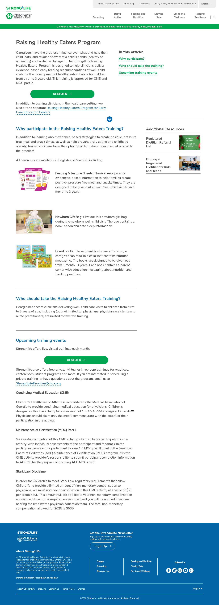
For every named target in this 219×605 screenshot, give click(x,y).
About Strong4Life (108, 3)
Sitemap (81, 588)
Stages (100, 561)
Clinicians (144, 3)
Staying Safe (137, 566)
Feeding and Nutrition (141, 561)
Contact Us (54, 588)
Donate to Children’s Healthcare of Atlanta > (37, 578)
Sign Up (101, 546)
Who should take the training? (141, 66)
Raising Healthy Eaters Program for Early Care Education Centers (61, 110)
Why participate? (131, 59)
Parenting (101, 566)
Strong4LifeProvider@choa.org (38, 383)
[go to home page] (19, 13)
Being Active (103, 571)
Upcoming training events (138, 72)
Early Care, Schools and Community (175, 3)
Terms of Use (68, 588)
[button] (98, 17)
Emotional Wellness (140, 571)
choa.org (129, 3)
